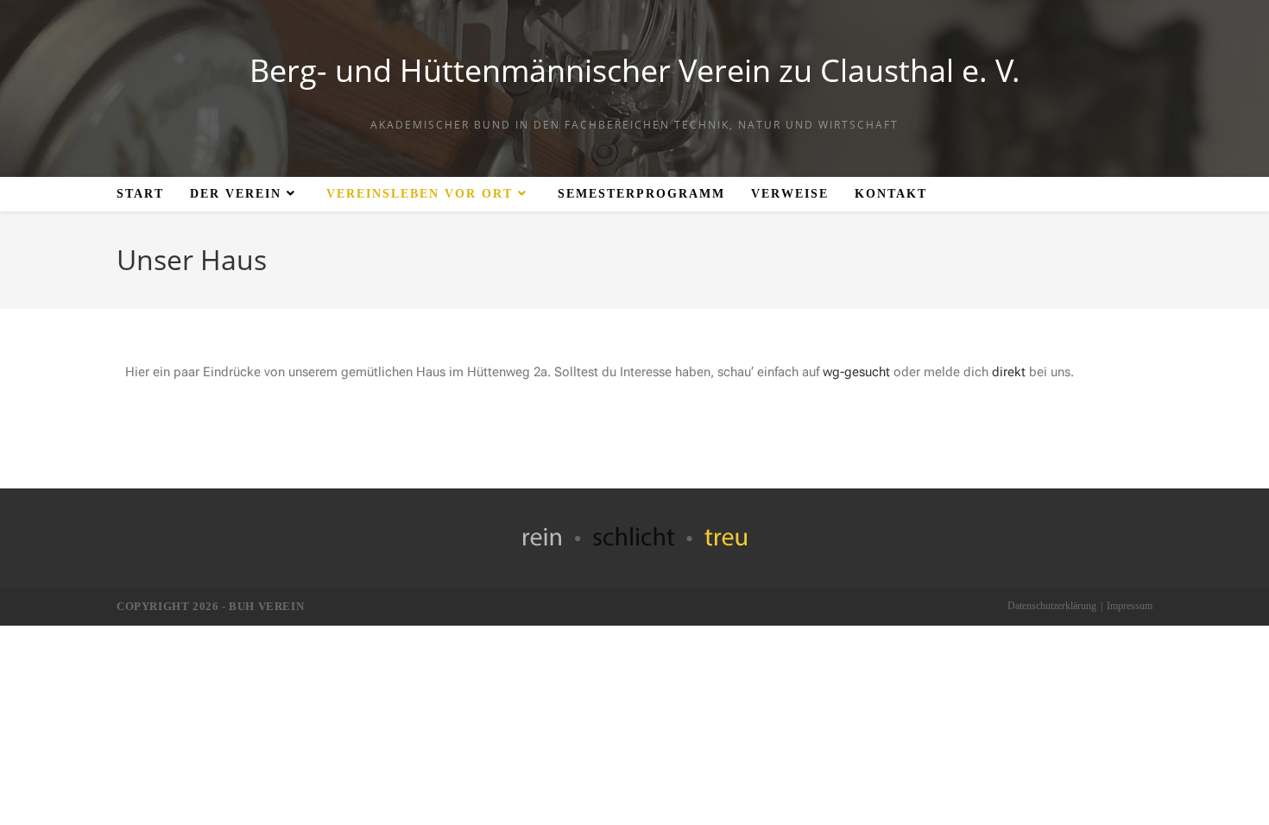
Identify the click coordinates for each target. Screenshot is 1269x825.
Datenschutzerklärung (1051, 606)
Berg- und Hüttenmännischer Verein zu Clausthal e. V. (634, 70)
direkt (1009, 372)
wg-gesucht (856, 372)
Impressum (1129, 606)
